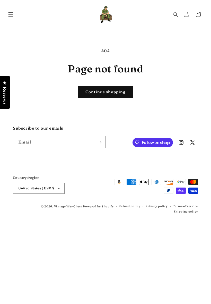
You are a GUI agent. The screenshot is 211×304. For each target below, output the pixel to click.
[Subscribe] (99, 142)
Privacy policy (156, 206)
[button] (10, 14)
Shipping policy (186, 211)
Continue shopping (105, 91)
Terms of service (185, 206)
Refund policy (129, 206)
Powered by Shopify (98, 206)
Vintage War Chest (68, 206)
